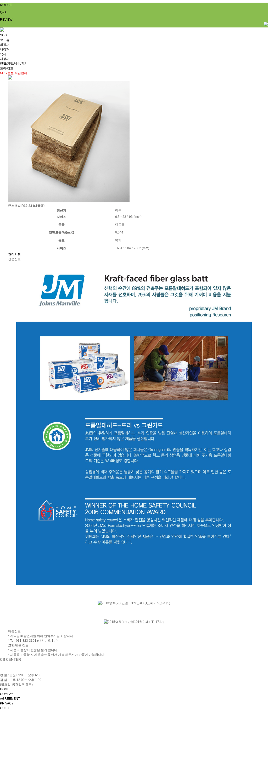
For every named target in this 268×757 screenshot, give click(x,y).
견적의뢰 (14, 254)
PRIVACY (7, 703)
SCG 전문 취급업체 (13, 73)
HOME (4, 689)
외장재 (4, 45)
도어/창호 (6, 68)
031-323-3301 (28, 670)
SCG (3, 35)
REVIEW (6, 19)
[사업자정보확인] (141, 725)
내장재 (4, 49)
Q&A (3, 12)
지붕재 (4, 59)
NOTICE (6, 5)
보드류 (4, 40)
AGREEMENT (10, 699)
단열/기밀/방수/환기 (13, 63)
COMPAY (6, 694)
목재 (3, 54)
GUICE (5, 708)
